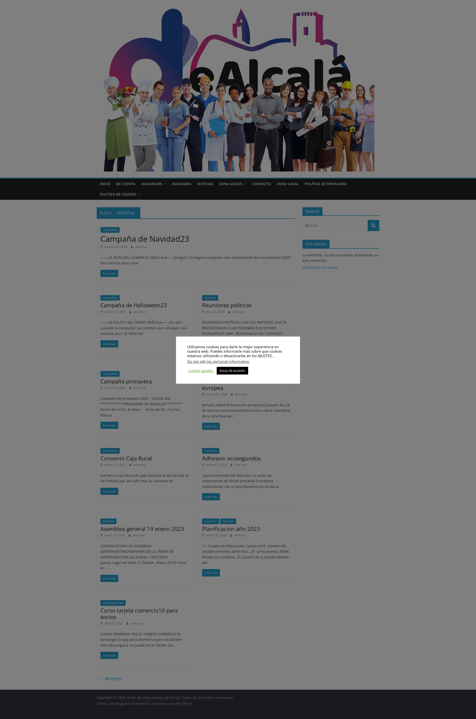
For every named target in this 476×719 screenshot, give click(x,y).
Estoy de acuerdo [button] (232, 370)
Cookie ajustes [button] (200, 370)
